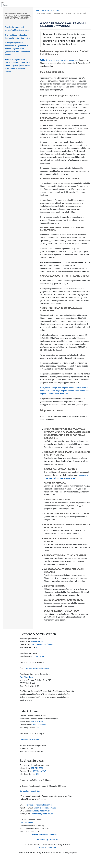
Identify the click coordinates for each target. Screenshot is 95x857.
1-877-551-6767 (38, 771)
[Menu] (2, 2)
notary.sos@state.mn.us (42, 814)
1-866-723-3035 (38, 725)
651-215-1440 (37, 641)
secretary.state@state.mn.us (37, 668)
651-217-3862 (39, 656)
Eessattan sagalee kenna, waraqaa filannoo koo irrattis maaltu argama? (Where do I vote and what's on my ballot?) (17, 65)
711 (37, 647)
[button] (92, 5)
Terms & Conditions (47, 848)
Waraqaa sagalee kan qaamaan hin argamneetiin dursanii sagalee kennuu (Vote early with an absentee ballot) (17, 49)
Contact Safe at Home (29, 740)
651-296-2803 (37, 768)
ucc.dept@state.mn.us (40, 811)
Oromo (57, 10)
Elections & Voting (44, 10)
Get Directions (26, 677)
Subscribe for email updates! (44, 835)
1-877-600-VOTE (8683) (41, 644)
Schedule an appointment (31, 791)
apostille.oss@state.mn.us (45, 808)
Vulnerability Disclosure (47, 840)
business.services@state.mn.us (38, 805)
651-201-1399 (37, 722)
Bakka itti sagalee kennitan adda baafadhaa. (59, 60)
